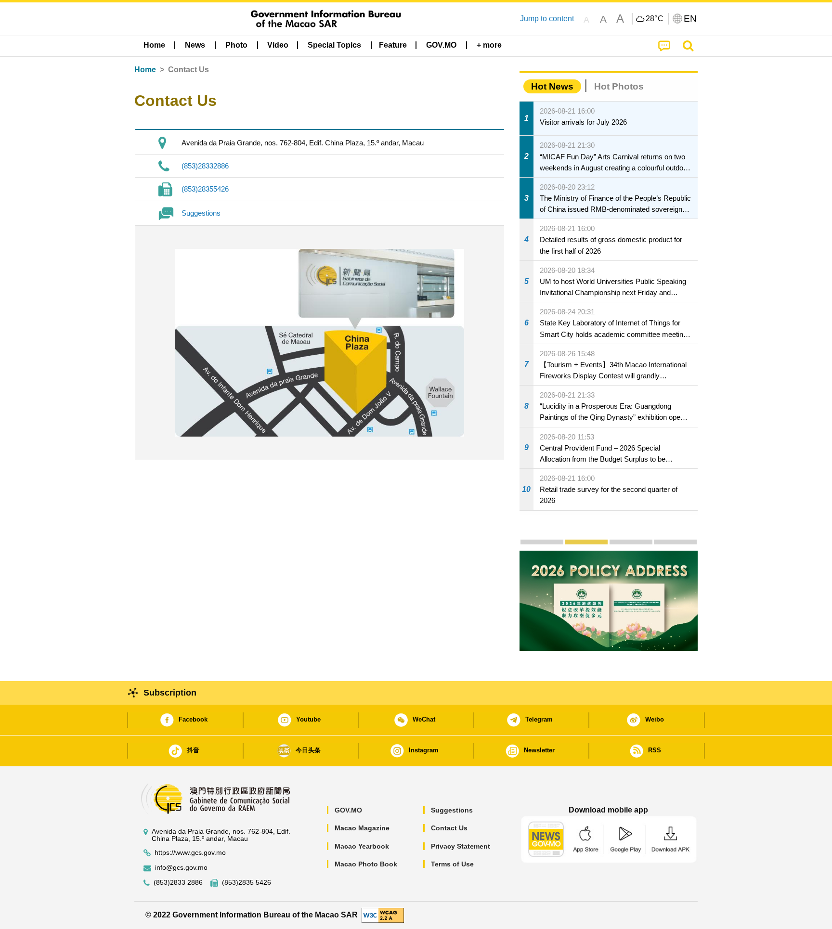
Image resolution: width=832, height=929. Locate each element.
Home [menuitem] (154, 45)
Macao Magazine (362, 828)
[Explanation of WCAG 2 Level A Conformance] (383, 915)
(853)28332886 (205, 166)
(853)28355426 (205, 189)
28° (655, 19)
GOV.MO (348, 810)
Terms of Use (452, 864)
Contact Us (449, 828)
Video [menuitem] (277, 45)
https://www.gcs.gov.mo (190, 852)
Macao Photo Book (366, 864)
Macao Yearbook (362, 846)
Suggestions (201, 213)
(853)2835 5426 (246, 882)
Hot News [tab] (552, 86)
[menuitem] (195, 45)
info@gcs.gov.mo (181, 867)
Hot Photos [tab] (619, 86)
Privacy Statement (460, 846)
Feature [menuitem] (393, 45)
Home (145, 69)
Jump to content (547, 18)
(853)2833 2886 (178, 882)
